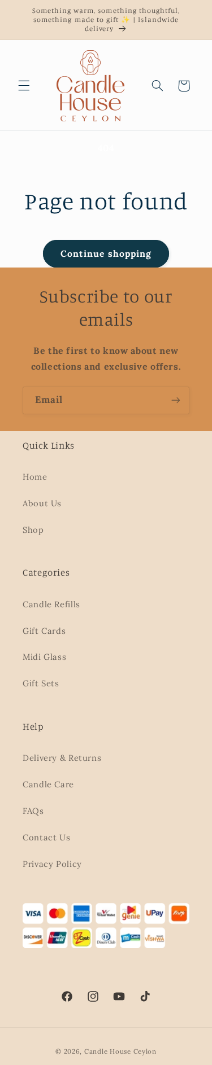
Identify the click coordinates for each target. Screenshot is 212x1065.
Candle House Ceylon (120, 1051)
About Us (42, 503)
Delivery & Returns (62, 757)
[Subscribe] (176, 400)
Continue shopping (106, 253)
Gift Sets (41, 683)
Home (35, 476)
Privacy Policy (52, 863)
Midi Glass (44, 656)
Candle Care (48, 784)
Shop (33, 529)
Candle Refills (51, 604)
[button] (24, 86)
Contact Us (46, 837)
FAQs (33, 810)
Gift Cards (44, 630)
